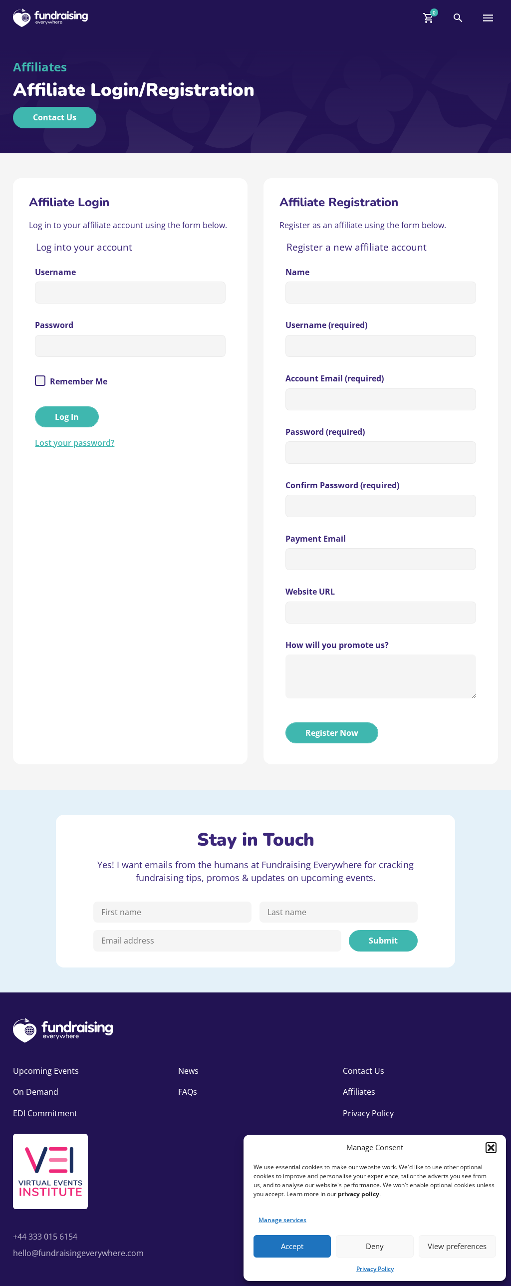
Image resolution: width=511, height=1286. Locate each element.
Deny (375, 1246)
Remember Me (77, 381)
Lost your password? (74, 442)
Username (55, 272)
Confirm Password (342, 485)
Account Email (334, 378)
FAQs (187, 1091)
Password (54, 325)
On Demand (35, 1091)
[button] (491, 1148)
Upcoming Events (46, 1070)
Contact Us (54, 117)
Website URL (310, 591)
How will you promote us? (337, 645)
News (188, 1070)
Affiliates (359, 1091)
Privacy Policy (375, 1269)
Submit (383, 940)
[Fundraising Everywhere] (50, 17)
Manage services (282, 1220)
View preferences (457, 1246)
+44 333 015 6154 (45, 1236)
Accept (292, 1246)
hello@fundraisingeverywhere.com (78, 1253)
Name (297, 272)
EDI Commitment (45, 1113)
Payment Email (315, 538)
